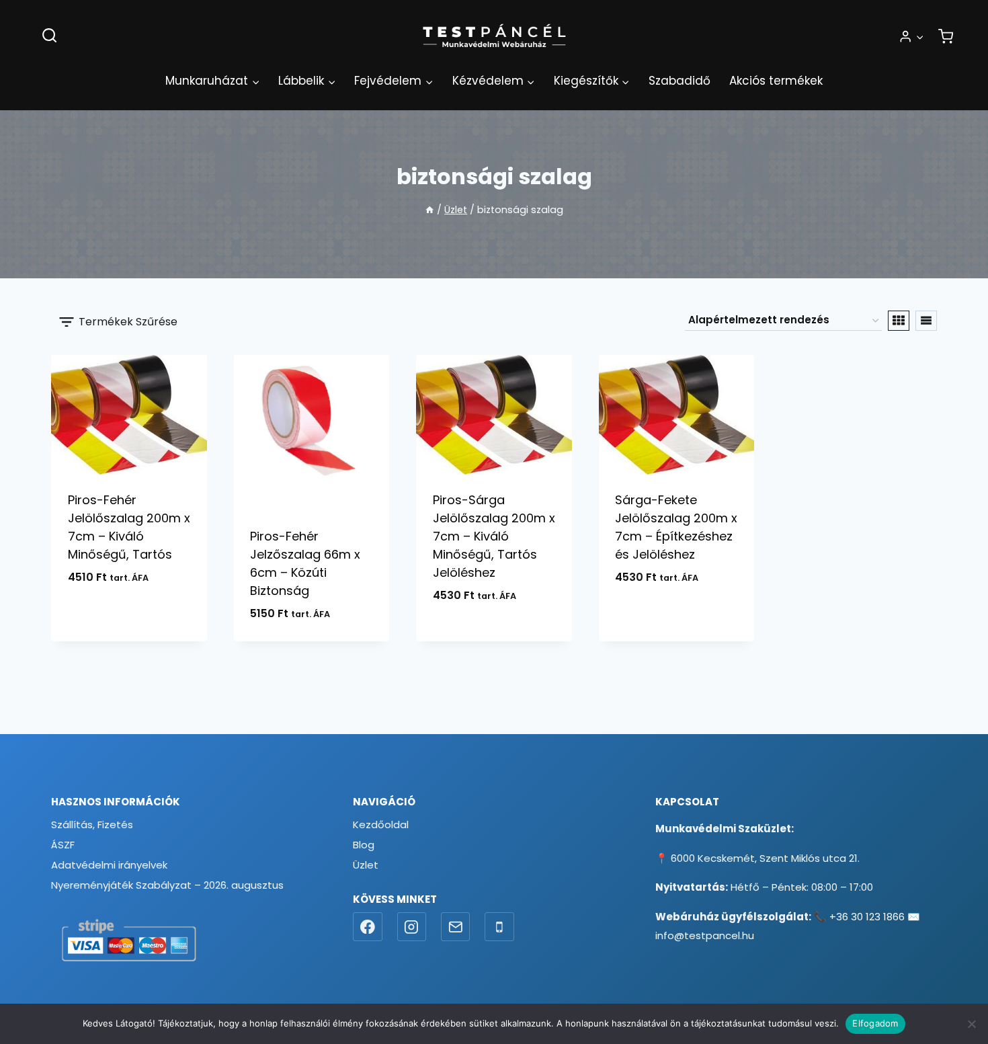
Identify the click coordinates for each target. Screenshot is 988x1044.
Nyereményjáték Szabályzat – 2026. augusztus (167, 885)
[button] (919, 36)
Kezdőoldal (381, 824)
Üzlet (365, 865)
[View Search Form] (49, 36)
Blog (363, 845)
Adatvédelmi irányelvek (109, 865)
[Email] (455, 927)
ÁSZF (63, 845)
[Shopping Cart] (945, 36)
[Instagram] (412, 927)
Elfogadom (875, 1023)
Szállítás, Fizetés (92, 824)
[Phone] (499, 927)
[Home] (429, 209)
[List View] (926, 321)
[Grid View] (898, 321)
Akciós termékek (776, 81)
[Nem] (971, 1024)
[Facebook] (367, 927)
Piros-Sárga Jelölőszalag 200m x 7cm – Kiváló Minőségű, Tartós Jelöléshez (494, 536)
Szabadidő (679, 81)
